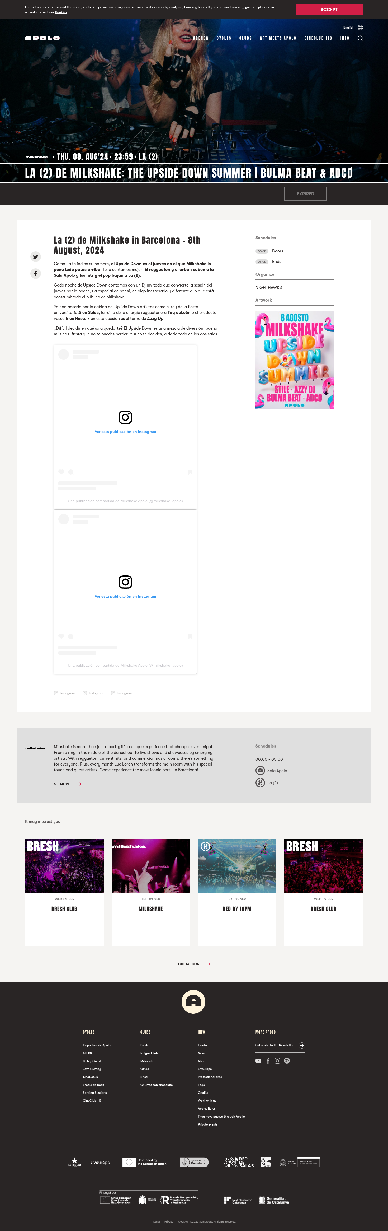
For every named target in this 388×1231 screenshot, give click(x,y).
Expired (305, 194)
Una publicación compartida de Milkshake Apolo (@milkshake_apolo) (125, 501)
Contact (204, 1045)
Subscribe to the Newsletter (274, 1045)
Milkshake (147, 1061)
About (202, 1061)
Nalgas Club (149, 1053)
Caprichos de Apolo (97, 1045)
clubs (245, 38)
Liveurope (205, 1069)
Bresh (144, 1045)
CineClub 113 (319, 38)
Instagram (67, 693)
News (201, 1053)
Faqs (201, 1085)
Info (345, 38)
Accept (329, 9)
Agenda (201, 38)
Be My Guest (92, 1061)
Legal (156, 1221)
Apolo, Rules (206, 1108)
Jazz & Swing (92, 1069)
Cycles (224, 38)
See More (62, 784)
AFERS (87, 1053)
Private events (207, 1124)
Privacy (168, 1221)
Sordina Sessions (95, 1093)
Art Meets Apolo (278, 38)
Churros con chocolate (156, 1085)
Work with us (207, 1101)
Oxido (144, 1069)
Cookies (61, 12)
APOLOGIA (90, 1077)
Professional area (210, 1077)
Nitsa (144, 1077)
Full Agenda (189, 964)
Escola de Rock (93, 1085)
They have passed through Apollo (221, 1116)
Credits (203, 1093)
